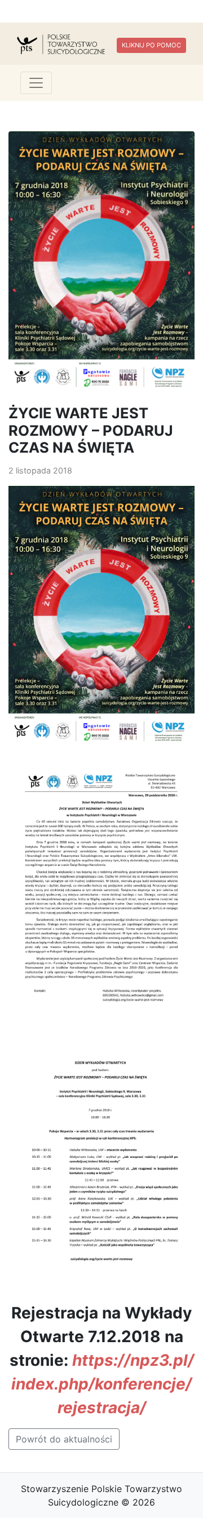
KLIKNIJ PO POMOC (151, 45)
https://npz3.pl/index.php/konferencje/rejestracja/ (102, 1384)
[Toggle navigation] (36, 83)
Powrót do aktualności (64, 1439)
